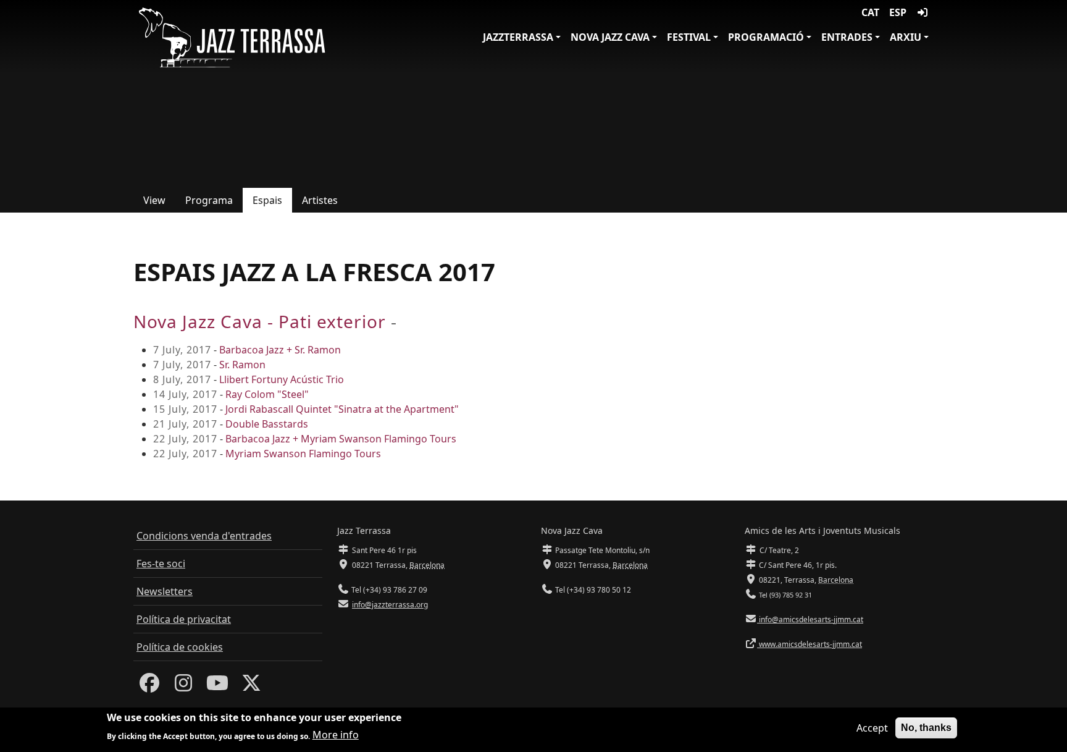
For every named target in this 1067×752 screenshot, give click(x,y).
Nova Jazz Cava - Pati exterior (259, 321)
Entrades (846, 37)
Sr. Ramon (242, 364)
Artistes (320, 200)
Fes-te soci (160, 563)
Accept (872, 728)
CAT (870, 12)
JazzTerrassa (518, 37)
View (154, 200)
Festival (689, 37)
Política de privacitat (183, 619)
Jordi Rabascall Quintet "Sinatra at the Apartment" (342, 409)
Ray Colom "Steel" (267, 394)
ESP (897, 12)
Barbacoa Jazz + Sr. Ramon (280, 350)
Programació (766, 37)
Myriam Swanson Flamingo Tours (303, 453)
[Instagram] (183, 686)
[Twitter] (251, 686)
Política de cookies (179, 647)
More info (335, 734)
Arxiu (905, 37)
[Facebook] (149, 686)
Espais (267, 200)
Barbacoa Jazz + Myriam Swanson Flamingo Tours (340, 439)
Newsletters (164, 591)
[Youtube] (217, 686)
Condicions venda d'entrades (204, 536)
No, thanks (926, 727)
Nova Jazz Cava (610, 37)
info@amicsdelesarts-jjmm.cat (810, 619)
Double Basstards (266, 424)
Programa (209, 200)
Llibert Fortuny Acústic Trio (281, 379)
